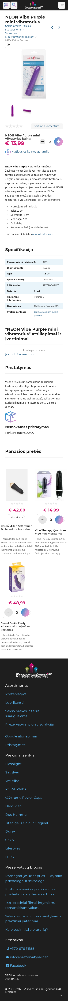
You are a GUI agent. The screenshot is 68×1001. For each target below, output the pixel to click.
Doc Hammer (16, 814)
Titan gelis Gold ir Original (26, 823)
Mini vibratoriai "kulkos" (20, 36)
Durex (10, 831)
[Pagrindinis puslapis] (34, 5)
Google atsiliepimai (21, 736)
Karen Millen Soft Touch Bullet (16, 527)
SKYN (9, 840)
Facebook (18, 965)
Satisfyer (12, 772)
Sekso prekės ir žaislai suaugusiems (22, 713)
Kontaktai (14, 940)
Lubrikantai (14, 702)
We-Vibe (12, 781)
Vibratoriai (12, 33)
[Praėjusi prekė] (52, 27)
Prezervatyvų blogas (23, 867)
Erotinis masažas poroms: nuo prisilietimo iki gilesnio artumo (30, 891)
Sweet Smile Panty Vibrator (15, 626)
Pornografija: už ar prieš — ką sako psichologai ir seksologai (33, 878)
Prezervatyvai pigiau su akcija (29, 724)
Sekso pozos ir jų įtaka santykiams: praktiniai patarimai (33, 918)
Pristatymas (15, 745)
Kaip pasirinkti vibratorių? (26, 929)
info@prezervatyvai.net (29, 957)
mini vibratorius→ (42, 234)
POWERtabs (15, 789)
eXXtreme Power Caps (23, 797)
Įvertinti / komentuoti (47, 126)
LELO (9, 857)
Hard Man (13, 806)
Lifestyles (12, 848)
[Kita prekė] (59, 27)
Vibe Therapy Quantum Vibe (50, 532)
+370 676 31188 (22, 948)
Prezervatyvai (16, 694)
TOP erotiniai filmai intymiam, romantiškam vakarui (30, 905)
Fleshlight (13, 764)
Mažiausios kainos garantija (30, 151)
